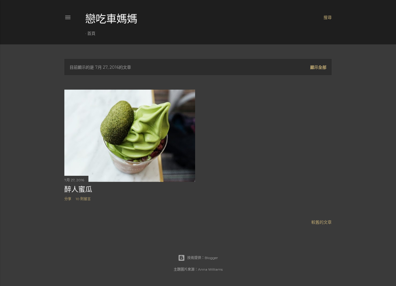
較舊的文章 (321, 222)
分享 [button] (67, 199)
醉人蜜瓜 (78, 189)
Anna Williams (210, 269)
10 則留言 (83, 199)
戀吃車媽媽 (111, 19)
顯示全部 (318, 67)
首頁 (91, 33)
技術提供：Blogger (202, 258)
